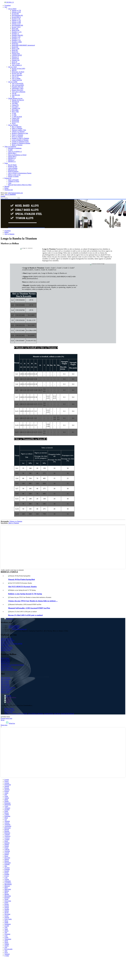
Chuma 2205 (15, 118)
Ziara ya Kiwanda (13, 180)
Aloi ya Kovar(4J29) (18, 85)
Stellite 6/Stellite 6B (6, 638)
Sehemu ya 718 (16, 10)
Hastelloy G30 (16, 37)
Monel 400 (15, 28)
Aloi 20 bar (57, 713)
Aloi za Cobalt (12, 67)
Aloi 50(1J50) (16, 95)
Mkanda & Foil (12, 170)
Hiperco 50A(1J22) (17, 90)
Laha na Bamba (12, 168)
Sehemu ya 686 (16, 22)
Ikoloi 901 (15, 50)
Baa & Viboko (12, 165)
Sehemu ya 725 (16, 20)
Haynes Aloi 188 (17, 73)
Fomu (6, 163)
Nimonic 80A (16, 53)
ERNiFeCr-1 (12, 161)
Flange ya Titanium (17, 135)
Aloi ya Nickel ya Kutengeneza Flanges (19, 173)
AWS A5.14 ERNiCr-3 (15, 151)
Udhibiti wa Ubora (13, 181)
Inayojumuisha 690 (17, 25)
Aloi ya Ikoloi (5, 681)
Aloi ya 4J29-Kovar (6, 647)
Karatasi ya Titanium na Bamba (21, 143)
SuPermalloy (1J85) (17, 88)
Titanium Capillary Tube (19, 130)
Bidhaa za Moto (9, 708)
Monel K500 (15, 30)
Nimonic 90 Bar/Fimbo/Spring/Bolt (21, 579)
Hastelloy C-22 (16, 40)
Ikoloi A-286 (15, 48)
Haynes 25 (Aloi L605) (7, 640)
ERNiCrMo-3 (12, 153)
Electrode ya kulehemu (14, 148)
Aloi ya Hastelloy (6, 679)
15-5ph (14, 113)
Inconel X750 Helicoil (67, 713)
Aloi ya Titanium (9, 234)
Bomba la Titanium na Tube (20, 133)
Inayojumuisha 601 (17, 15)
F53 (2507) (15, 106)
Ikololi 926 (15, 47)
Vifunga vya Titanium (18, 131)
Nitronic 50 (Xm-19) (18, 100)
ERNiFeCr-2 (12, 158)
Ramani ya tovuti (9, 710)
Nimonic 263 (15, 60)
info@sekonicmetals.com (15, 193)
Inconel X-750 (16, 18)
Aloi (5, 7)
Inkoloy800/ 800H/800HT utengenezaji (23, 45)
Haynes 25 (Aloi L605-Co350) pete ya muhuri (25, 615)
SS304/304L (15, 120)
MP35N (14, 70)
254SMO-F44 (16, 108)
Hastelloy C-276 (16, 32)
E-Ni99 (10, 150)
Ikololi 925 (15, 52)
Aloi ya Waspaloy (17, 75)
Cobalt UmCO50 (17, 80)
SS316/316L (15, 121)
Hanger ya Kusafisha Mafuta (9, 670)
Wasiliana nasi (8, 189)
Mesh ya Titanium (17, 145)
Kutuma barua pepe (6, 718)
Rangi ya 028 (16, 63)
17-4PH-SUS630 (17, 116)
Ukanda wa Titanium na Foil (20, 141)
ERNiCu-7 (11, 160)
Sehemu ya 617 (16, 23)
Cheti (9, 183)
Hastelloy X (15, 33)
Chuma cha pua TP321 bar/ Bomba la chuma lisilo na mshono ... (33, 601)
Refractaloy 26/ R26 (7, 648)
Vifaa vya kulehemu (10, 146)
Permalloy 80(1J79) (17, 87)
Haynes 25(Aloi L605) (18, 68)
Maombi (6, 186)
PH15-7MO (15, 111)
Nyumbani (7, 5)
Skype (2, 720)
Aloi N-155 (15, 77)
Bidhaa (6, 232)
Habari (6, 188)
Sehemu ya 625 (16, 12)
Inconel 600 (15, 13)
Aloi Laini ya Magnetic (18, 92)
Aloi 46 (14, 93)
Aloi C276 (7, 713)
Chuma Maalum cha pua (15, 98)
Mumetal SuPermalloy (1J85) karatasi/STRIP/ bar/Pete (29, 608)
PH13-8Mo (15, 110)
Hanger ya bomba (13, 176)
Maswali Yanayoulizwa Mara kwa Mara (19, 185)
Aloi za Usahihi (12, 82)
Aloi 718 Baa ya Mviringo (35, 713)
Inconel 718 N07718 (7, 642)
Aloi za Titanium (13, 125)
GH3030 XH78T (17, 55)
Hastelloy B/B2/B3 (17, 35)
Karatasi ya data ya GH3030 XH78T (11, 643)
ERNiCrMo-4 (12, 156)
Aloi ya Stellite (16, 78)
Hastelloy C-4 (16, 38)
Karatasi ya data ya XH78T (19, 713)
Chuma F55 (15, 105)
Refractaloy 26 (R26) (18, 72)
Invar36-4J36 (4, 645)
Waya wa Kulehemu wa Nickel (17, 155)
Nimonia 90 (15, 58)
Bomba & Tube (12, 166)
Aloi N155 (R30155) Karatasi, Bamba (22, 587)
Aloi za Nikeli (12, 9)
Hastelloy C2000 (17, 42)
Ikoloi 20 (14, 62)
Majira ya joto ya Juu (14, 175)
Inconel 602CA (16, 17)
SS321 (14, 123)
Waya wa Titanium (17, 136)
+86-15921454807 (13, 627)
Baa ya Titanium (16, 126)
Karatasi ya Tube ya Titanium (20, 138)
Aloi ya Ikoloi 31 (17, 65)
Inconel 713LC (16, 27)
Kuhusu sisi (7, 178)
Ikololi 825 (15, 43)
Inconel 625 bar (48, 713)
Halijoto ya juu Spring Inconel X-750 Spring (25, 594)
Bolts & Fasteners (13, 171)
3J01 (13, 97)
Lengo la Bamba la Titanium (20, 140)
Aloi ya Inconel (5, 677)
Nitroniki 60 (15, 101)
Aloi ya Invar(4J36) (17, 83)
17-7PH (14, 115)
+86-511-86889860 (10, 194)
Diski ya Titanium (17, 128)
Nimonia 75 (15, 57)
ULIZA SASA (5, 692)
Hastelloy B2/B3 (6, 650)
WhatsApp (12, 723)
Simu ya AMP (8, 712)
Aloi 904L (15, 103)
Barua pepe (4, 725)
